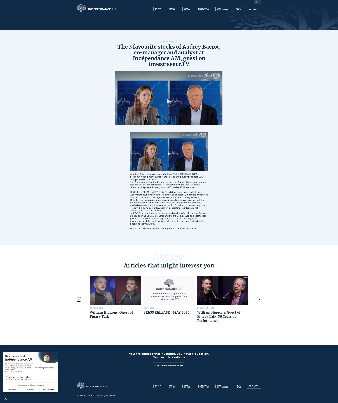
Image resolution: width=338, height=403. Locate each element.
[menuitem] (257, 2)
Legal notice (89, 396)
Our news (238, 9)
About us (158, 9)
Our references (222, 9)
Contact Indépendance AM (169, 365)
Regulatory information (105, 396)
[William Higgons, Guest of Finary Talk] (115, 290)
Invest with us (173, 9)
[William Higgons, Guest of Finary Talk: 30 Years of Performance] (222, 290)
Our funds (187, 9)
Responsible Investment (204, 9)
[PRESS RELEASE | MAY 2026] (169, 290)
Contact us (254, 9)
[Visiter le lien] (96, 8)
